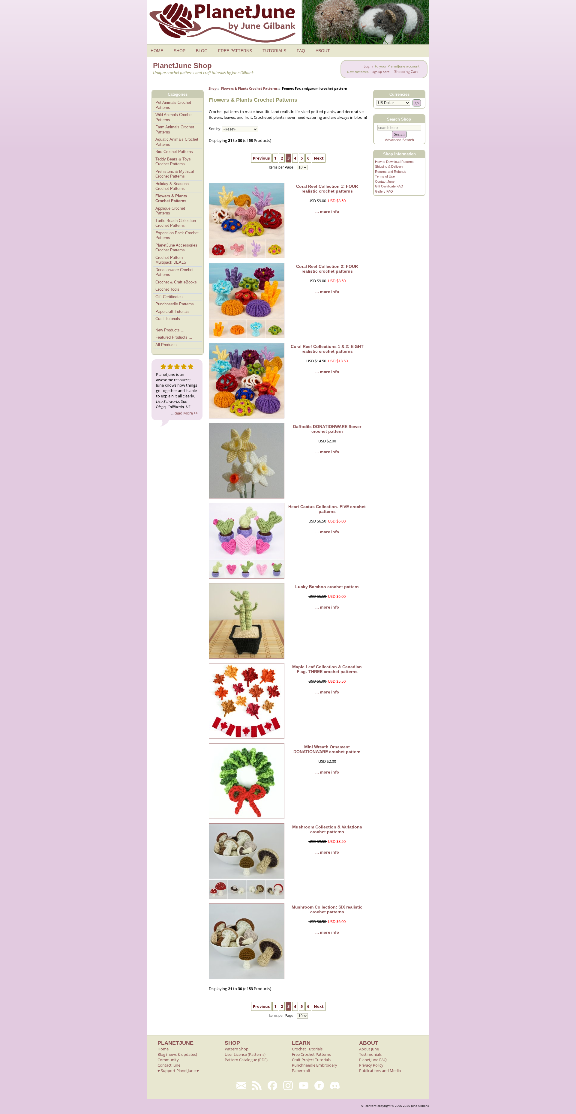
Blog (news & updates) (177, 1054)
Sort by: (215, 129)
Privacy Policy (371, 1065)
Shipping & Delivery (389, 166)
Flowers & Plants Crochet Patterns (249, 88)
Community (168, 1059)
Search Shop (399, 119)
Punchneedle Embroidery (314, 1065)
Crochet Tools (167, 289)
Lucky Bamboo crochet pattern (327, 586)
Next (319, 158)
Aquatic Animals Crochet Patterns (176, 142)
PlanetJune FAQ (373, 1059)
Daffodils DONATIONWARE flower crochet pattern (327, 429)
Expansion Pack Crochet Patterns (177, 235)
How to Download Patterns (394, 161)
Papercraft (301, 1070)
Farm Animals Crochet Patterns (174, 129)
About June (369, 1049)
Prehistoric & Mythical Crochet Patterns (174, 174)
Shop (212, 88)
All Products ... (168, 345)
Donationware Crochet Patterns (174, 272)
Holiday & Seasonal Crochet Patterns (172, 186)
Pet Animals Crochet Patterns (173, 105)
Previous (261, 158)
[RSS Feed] (257, 1085)
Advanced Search (399, 140)
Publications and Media (380, 1070)
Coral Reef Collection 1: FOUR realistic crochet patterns (327, 188)
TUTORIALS (274, 50)
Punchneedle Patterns (174, 304)
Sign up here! (381, 72)
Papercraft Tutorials (172, 311)
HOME (157, 50)
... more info (327, 211)
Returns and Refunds (390, 171)
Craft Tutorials (167, 318)
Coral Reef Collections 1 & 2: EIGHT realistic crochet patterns (327, 349)
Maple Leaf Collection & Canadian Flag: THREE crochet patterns (327, 669)
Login (368, 66)
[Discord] (335, 1085)
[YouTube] (303, 1085)
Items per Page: (282, 167)
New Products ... (169, 330)
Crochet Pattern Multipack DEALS (170, 260)
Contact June (384, 181)
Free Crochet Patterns (311, 1054)
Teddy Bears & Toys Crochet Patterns (173, 161)
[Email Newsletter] (241, 1085)
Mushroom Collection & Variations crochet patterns (327, 829)
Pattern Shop (236, 1049)
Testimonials (370, 1054)
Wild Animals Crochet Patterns (174, 117)
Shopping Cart (406, 71)
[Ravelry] (319, 1085)
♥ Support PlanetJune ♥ (178, 1070)
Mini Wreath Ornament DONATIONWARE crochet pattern (327, 749)
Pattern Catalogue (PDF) (246, 1059)
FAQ (301, 50)
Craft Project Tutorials (311, 1059)
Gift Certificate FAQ (389, 186)
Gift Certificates (169, 297)
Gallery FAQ (384, 191)
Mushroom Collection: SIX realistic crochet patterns (327, 909)
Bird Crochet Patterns (174, 151)
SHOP (179, 50)
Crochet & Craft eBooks (176, 282)
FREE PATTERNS (235, 50)
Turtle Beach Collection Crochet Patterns (175, 223)
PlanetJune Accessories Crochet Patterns (176, 248)
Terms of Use (385, 176)
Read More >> (185, 413)
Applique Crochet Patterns (170, 211)
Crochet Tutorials (307, 1049)
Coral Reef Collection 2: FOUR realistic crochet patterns (327, 269)
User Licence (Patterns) (245, 1054)
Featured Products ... (173, 337)
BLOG (202, 50)
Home (163, 1049)
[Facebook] (272, 1085)
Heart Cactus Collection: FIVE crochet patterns (327, 509)
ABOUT (323, 50)
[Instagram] (288, 1085)
